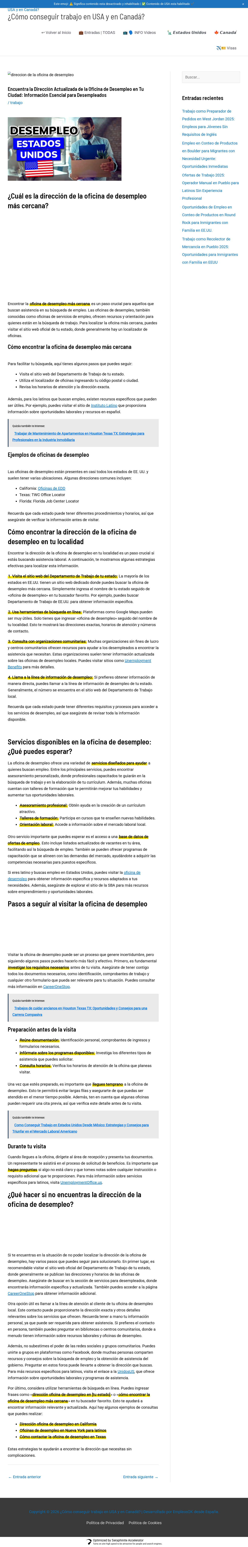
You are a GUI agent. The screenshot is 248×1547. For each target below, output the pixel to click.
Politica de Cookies (145, 1522)
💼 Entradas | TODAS (97, 32)
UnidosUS (126, 1371)
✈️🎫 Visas (226, 48)
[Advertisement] (83, 232)
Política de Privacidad (105, 1522)
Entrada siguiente (140, 1477)
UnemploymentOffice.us (81, 1182)
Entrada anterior (24, 1477)
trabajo (16, 102)
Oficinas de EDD (51, 488)
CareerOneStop (56, 986)
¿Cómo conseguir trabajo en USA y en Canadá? (76, 16)
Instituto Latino (104, 405)
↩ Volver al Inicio (56, 32)
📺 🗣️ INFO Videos (139, 32)
